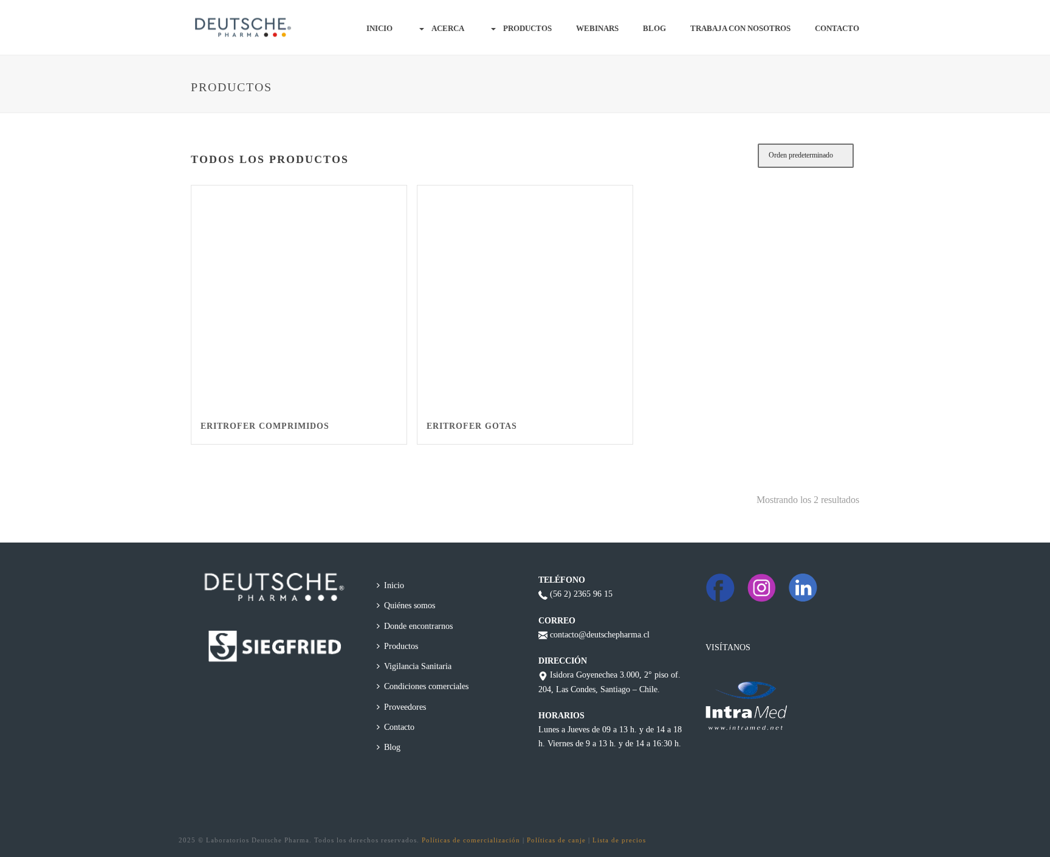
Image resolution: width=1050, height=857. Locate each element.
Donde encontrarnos (418, 626)
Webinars (597, 28)
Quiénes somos (409, 605)
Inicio (379, 28)
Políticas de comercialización (471, 840)
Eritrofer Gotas (472, 426)
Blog (654, 28)
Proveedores (405, 707)
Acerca (447, 28)
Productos (527, 28)
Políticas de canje (556, 840)
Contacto (837, 28)
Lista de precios (619, 840)
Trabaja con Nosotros (740, 28)
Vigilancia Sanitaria (417, 666)
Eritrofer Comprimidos (265, 426)
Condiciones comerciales (426, 686)
